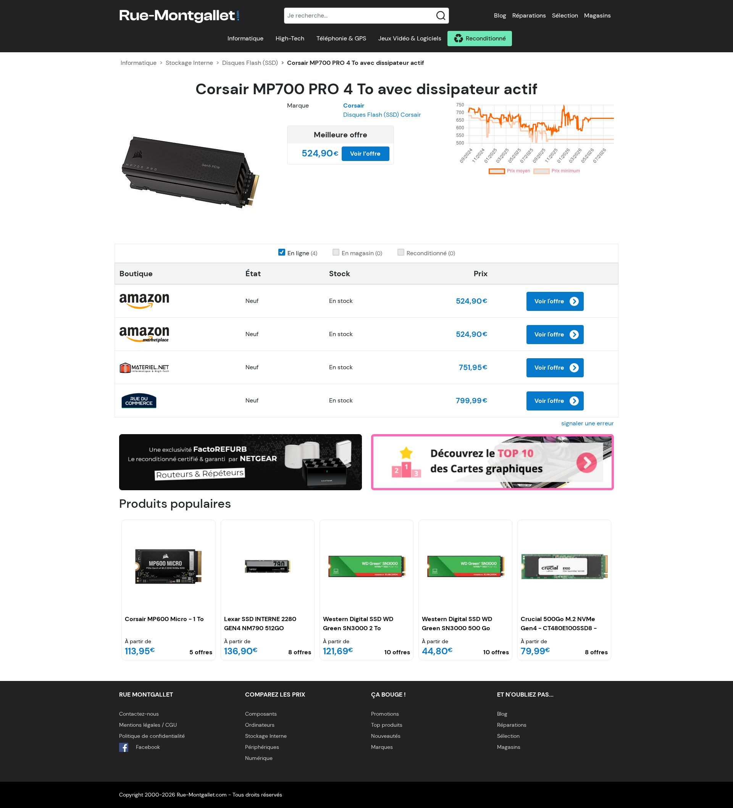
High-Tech (290, 38)
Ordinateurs (259, 724)
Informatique (245, 38)
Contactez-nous (139, 713)
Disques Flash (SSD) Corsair (382, 115)
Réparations (529, 15)
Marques (382, 747)
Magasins (597, 15)
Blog (500, 15)
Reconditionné (486, 38)
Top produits (386, 724)
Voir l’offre (365, 154)
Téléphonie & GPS (341, 38)
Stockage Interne (189, 63)
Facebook (147, 747)
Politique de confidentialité (152, 735)
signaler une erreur (587, 423)
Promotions (385, 713)
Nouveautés (385, 735)
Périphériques (262, 747)
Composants (261, 713)
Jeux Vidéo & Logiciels (409, 38)
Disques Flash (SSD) (250, 63)
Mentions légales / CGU (148, 724)
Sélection (565, 15)
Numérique (259, 758)
